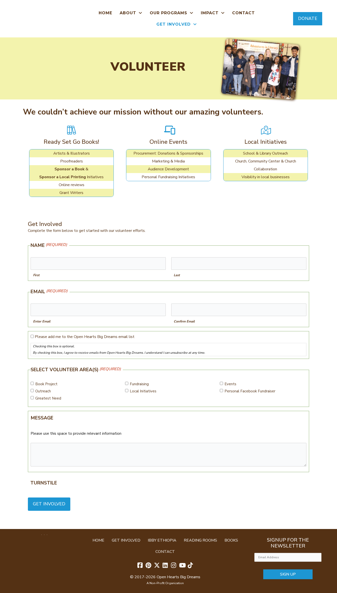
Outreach (43, 391)
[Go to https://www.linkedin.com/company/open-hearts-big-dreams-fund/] (165, 565)
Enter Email (41, 321)
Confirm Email (184, 321)
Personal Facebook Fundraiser (250, 391)
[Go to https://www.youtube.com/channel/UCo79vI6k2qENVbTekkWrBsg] (182, 565)
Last (177, 275)
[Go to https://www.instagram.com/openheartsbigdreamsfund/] (174, 565)
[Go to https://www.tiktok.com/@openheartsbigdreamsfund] (190, 565)
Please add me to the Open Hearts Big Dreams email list (84, 336)
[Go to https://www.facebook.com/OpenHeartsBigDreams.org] (140, 565)
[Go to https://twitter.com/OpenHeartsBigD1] (157, 565)
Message (42, 418)
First (36, 275)
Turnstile (43, 483)
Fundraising (139, 384)
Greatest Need (48, 398)
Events (230, 384)
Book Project (46, 384)
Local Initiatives (143, 391)
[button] (307, 18)
